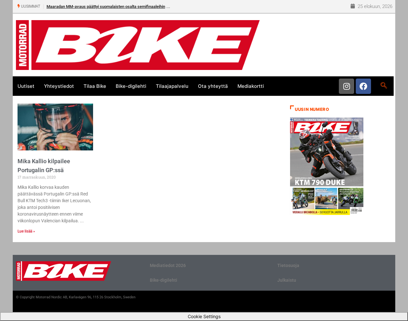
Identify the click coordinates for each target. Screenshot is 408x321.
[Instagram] (346, 86)
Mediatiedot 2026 (168, 265)
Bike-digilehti (131, 86)
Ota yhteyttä (213, 86)
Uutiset (26, 86)
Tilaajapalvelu (172, 86)
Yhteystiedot (59, 86)
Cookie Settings (204, 316)
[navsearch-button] (383, 86)
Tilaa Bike (95, 86)
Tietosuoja (288, 265)
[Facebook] (363, 86)
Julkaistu (286, 280)
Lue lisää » (26, 231)
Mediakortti (250, 86)
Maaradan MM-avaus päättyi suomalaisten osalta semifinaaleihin (106, 6)
